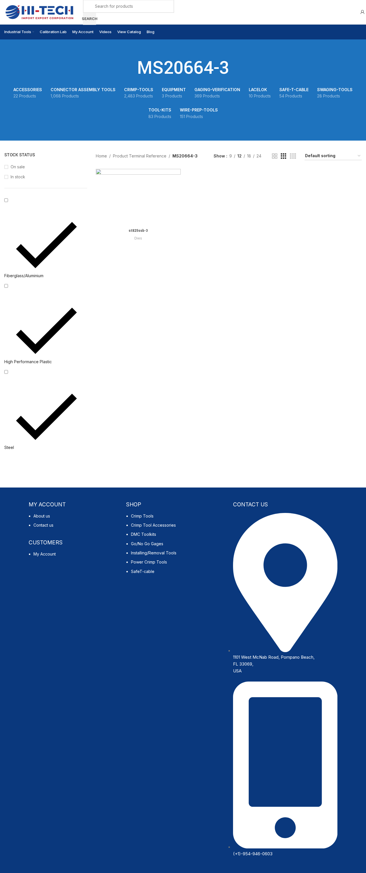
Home (101, 155)
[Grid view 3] (283, 156)
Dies (138, 238)
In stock (18, 176)
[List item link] (74, 523)
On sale (18, 166)
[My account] (363, 12)
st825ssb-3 (138, 230)
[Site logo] (39, 11)
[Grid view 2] (274, 156)
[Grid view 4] (293, 156)
